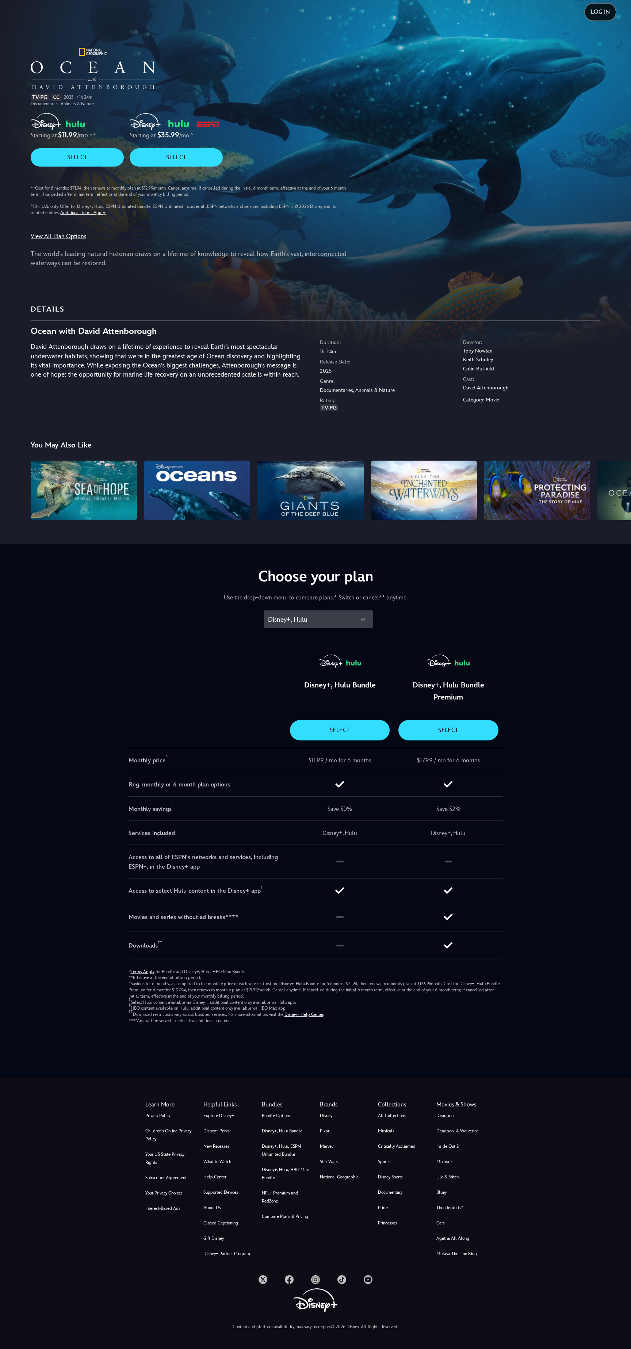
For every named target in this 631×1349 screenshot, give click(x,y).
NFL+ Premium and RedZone (280, 1197)
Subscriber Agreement (166, 1177)
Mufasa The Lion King (456, 1253)
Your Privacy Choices (164, 1193)
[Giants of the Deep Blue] (310, 490)
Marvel (326, 1146)
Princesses (387, 1223)
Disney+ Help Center (303, 1014)
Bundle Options (276, 1115)
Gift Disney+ (214, 1238)
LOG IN (600, 11)
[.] (263, 1279)
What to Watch (217, 1161)
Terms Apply (142, 971)
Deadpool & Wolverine (457, 1130)
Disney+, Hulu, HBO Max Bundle (285, 1173)
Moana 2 (444, 1161)
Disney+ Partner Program (226, 1253)
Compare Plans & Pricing (285, 1216)
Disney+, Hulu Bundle (282, 1130)
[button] (228, 1105)
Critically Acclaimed (397, 1146)
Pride (383, 1207)
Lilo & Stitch (447, 1177)
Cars (440, 1223)
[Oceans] (197, 490)
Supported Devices (220, 1192)
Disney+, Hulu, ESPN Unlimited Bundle (281, 1150)
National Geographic (339, 1177)
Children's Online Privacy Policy (168, 1135)
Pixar (324, 1130)
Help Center (214, 1177)
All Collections (392, 1115)
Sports (384, 1161)
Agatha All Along (452, 1238)
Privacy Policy (157, 1115)
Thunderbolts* (449, 1207)
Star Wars (329, 1161)
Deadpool (445, 1115)
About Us (212, 1207)
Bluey (441, 1192)
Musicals (386, 1130)
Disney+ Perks (216, 1130)
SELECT (77, 157)
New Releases (216, 1146)
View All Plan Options (58, 236)
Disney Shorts (390, 1177)
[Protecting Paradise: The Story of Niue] (537, 490)
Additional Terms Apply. (83, 212)
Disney (326, 1115)
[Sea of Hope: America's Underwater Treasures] (84, 490)
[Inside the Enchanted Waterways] (424, 490)
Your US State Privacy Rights (164, 1158)
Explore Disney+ (218, 1115)
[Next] (617, 489)
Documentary (390, 1192)
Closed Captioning (220, 1223)
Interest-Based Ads (162, 1208)
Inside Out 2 (447, 1146)
